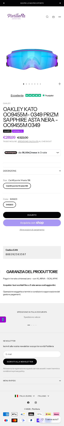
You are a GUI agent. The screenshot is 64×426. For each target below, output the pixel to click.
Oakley (7, 103)
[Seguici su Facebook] (28, 402)
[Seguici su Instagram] (35, 402)
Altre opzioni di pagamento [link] (32, 229)
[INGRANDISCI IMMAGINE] (60, 84)
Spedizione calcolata (28, 141)
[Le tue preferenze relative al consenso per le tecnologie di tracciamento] (3, 319)
